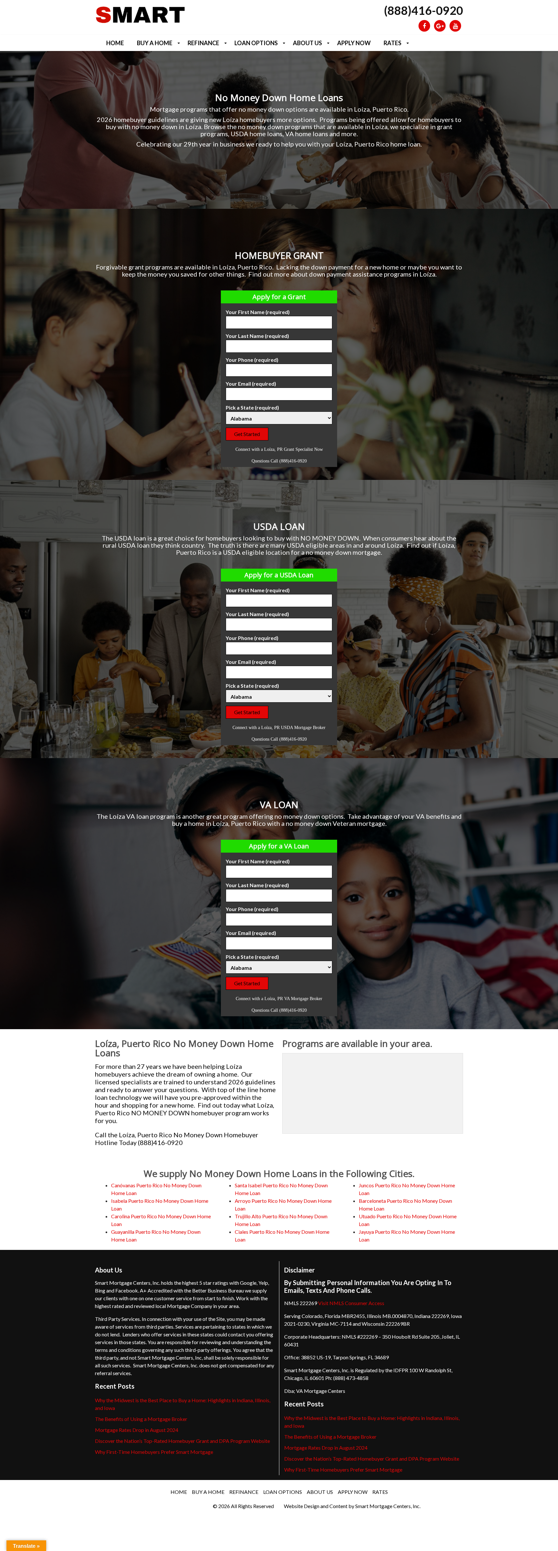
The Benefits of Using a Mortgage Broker (141, 1419)
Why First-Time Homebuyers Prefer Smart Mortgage (154, 1452)
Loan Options (256, 42)
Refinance (203, 42)
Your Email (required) (251, 383)
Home (115, 42)
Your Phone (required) (252, 360)
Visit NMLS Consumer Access (351, 1303)
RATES (392, 42)
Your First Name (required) (258, 312)
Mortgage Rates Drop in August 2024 (136, 1430)
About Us (307, 42)
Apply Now (354, 42)
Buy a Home (154, 42)
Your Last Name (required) (257, 336)
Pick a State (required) (252, 407)
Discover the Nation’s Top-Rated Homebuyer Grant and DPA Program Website (182, 1441)
